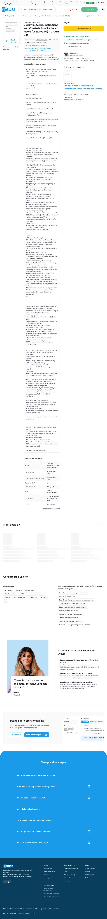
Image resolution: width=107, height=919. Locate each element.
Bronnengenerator (48, 878)
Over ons (46, 875)
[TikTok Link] (9, 881)
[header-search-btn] (21, 9)
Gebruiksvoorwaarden (9, 913)
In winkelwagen (82, 28)
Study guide (67, 881)
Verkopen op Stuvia (49, 871)
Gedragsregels (89, 875)
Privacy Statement (24, 913)
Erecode (87, 871)
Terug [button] (8, 16)
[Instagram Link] (5, 881)
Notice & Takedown (91, 878)
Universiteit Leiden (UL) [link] (40, 45)
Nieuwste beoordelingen (50, 897)
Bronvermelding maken (35, 735)
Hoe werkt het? (47, 868)
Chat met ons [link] (68, 878)
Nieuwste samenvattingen (51, 894)
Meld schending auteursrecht (51, 509)
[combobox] (36, 9)
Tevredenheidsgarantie (71, 868)
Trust (65, 871)
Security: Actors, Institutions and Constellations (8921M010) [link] (39, 49)
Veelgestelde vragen (70, 875)
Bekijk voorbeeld (13, 41)
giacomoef (74, 53)
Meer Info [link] (78, 99)
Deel (101, 16)
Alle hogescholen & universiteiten (49, 889)
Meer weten (16, 735)
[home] (8, 9)
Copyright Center (90, 868)
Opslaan (91, 16)
